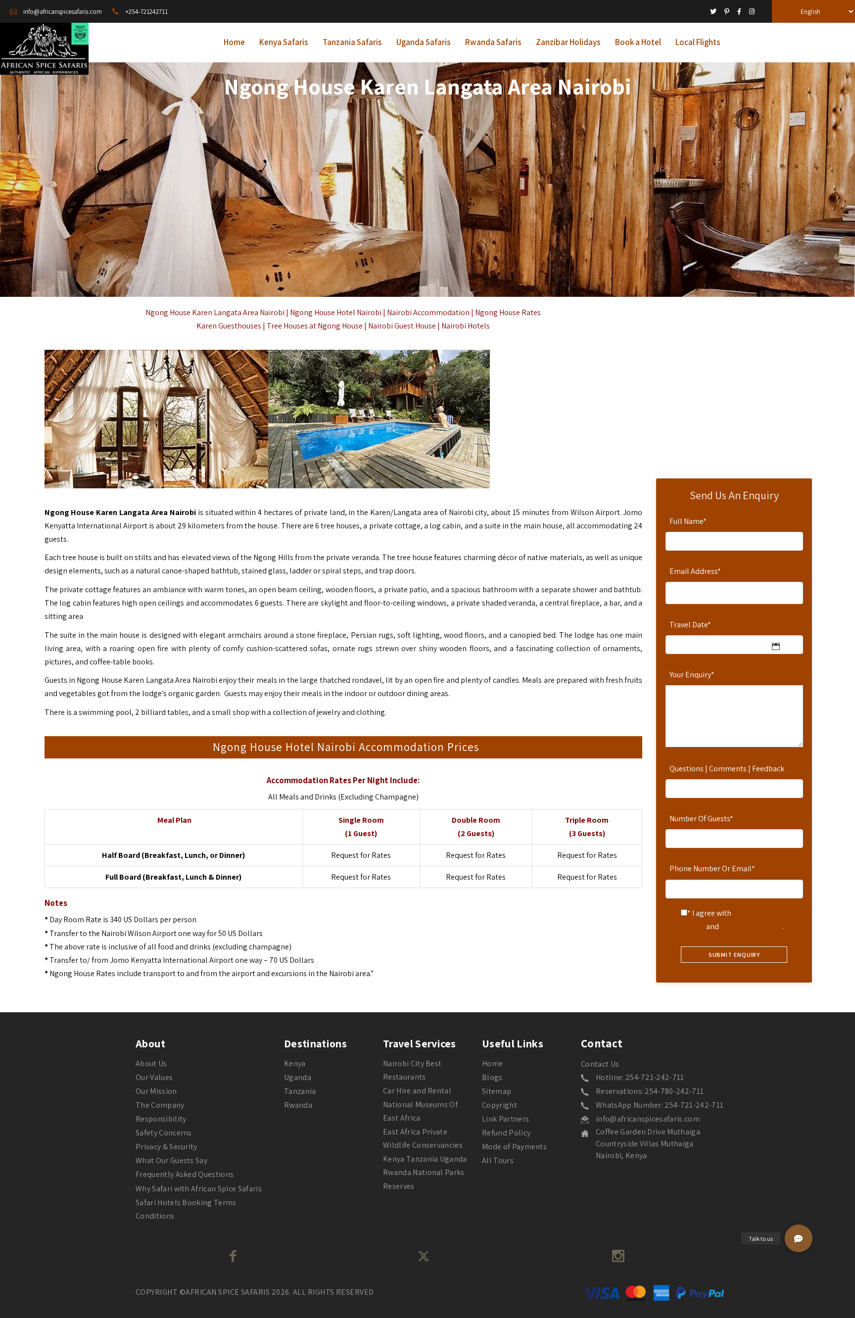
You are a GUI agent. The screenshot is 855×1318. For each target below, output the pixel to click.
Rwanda (298, 1105)
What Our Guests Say (171, 1160)
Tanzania (300, 1091)
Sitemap (496, 1091)
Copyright (499, 1105)
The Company (160, 1105)
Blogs (492, 1077)
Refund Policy (506, 1133)
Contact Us (600, 1064)
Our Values (154, 1077)
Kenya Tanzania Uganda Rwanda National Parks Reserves (425, 1172)
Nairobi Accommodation (428, 312)
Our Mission (156, 1091)
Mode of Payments (514, 1146)
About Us (151, 1063)
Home (492, 1063)
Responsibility (161, 1119)
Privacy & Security (166, 1146)
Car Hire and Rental (417, 1090)
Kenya (295, 1063)
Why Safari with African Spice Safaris (199, 1188)
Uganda (297, 1077)
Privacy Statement (751, 926)
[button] (798, 1238)
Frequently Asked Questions (185, 1174)
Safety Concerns (164, 1133)
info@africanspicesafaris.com (648, 1119)
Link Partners (505, 1119)
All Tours (498, 1160)
